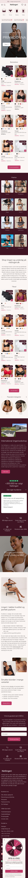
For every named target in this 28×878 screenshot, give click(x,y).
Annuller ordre (4, 819)
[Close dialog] (4, 840)
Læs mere (5, 471)
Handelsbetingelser (6, 811)
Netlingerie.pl (11, 459)
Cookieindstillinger (5, 814)
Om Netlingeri (4, 804)
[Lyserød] (3, 378)
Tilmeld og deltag (14, 739)
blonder (12, 686)
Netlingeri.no (18, 458)
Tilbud (14, 287)
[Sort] (1, 78)
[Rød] (20, 79)
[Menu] (2, 5)
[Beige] (5, 78)
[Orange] (7, 103)
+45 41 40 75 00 (5, 833)
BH (21, 639)
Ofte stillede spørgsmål (7, 795)
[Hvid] (3, 78)
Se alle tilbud (14, 390)
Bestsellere (14, 62)
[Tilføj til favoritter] (3, 67)
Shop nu (7, 44)
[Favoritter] (22, 4)
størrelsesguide (16, 647)
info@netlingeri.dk (5, 829)
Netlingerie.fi (4, 459)
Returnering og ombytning (7, 797)
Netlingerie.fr (11, 461)
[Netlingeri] (13, 5)
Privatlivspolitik (5, 816)
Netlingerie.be (18, 461)
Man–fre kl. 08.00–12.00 (7, 831)
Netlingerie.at (4, 461)
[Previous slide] (2, 490)
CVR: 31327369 (5, 836)
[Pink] (15, 79)
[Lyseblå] (3, 128)
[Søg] (5, 4)
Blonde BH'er (6, 703)
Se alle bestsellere (14, 167)
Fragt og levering (5, 802)
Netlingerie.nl (4, 463)
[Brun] (9, 103)
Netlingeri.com (13, 463)
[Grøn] (18, 79)
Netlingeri (3, 826)
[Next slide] (26, 490)
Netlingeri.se (11, 458)
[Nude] (7, 128)
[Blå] (9, 128)
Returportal (4, 799)
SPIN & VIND (14, 871)
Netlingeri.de (18, 459)
